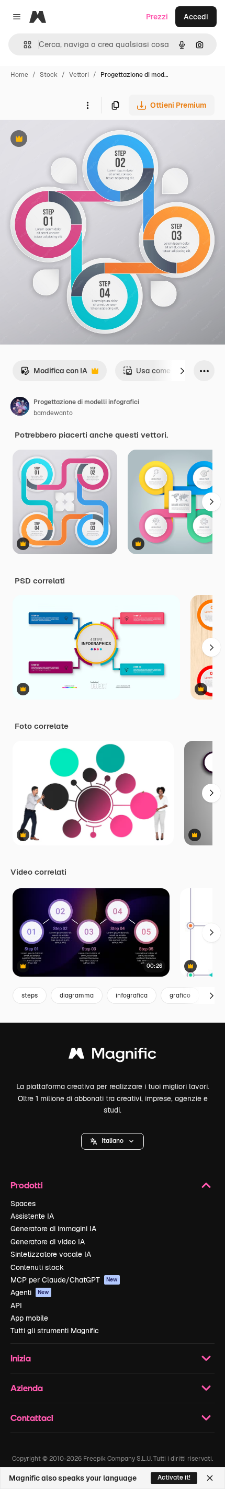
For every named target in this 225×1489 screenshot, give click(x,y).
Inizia (20, 1358)
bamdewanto (53, 413)
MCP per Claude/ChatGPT (64, 1280)
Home (19, 75)
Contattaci (31, 1417)
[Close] (210, 1478)
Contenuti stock (37, 1267)
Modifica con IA (53, 373)
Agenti (29, 1292)
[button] (112, 1141)
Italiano (112, 1141)
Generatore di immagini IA (53, 1228)
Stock (49, 75)
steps (29, 995)
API (16, 1305)
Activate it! (174, 1477)
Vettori (79, 75)
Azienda (26, 1387)
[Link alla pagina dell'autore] (19, 408)
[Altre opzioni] (87, 105)
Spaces (23, 1203)
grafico (180, 995)
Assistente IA (32, 1216)
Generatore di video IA (47, 1241)
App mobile (29, 1318)
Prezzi (157, 16)
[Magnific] (112, 1056)
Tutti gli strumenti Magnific (54, 1330)
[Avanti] (182, 370)
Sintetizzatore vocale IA (50, 1254)
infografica (132, 995)
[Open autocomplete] (23, 45)
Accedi (196, 16)
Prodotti (26, 1184)
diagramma (77, 995)
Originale (69, 140)
